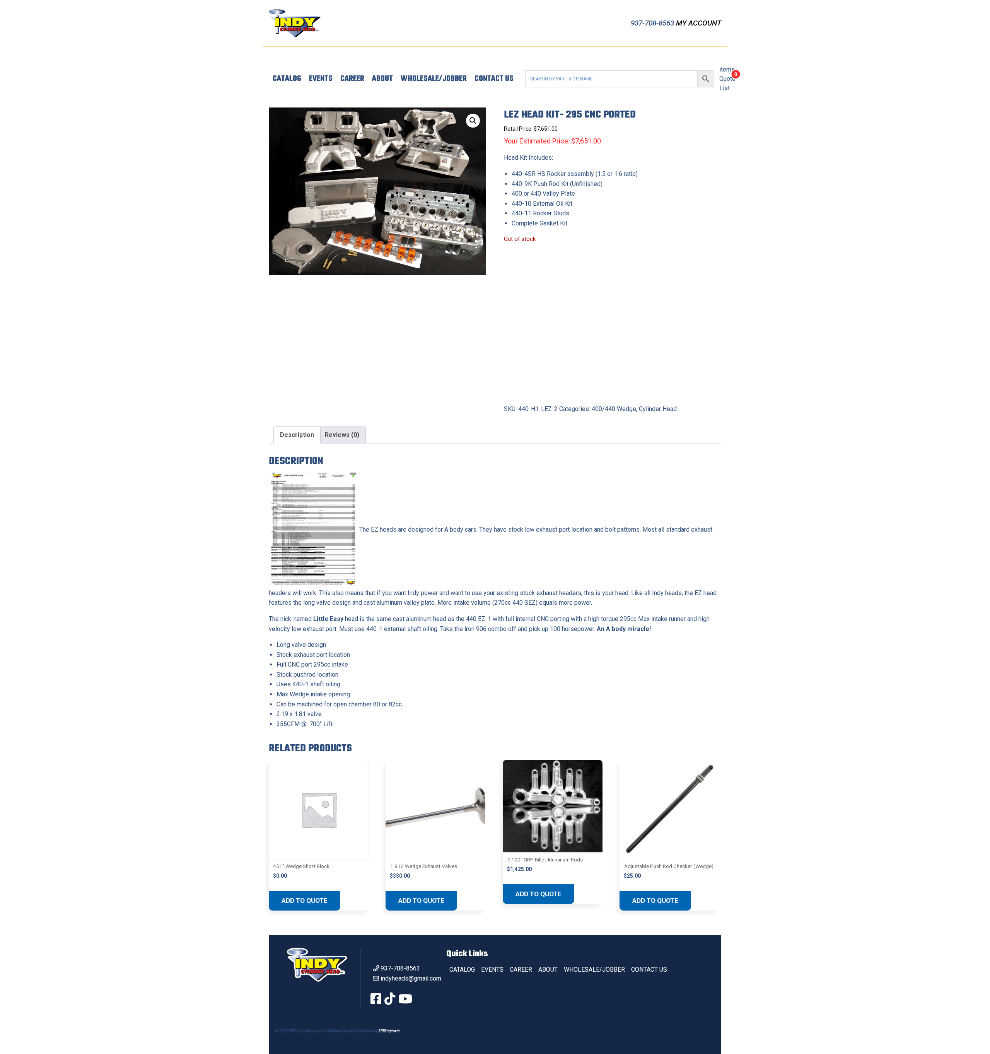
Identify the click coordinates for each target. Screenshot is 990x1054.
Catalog (287, 79)
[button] (473, 121)
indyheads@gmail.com (411, 978)
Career (352, 79)
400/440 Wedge (614, 409)
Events (321, 79)
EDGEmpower (388, 1031)
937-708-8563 (653, 23)
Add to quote (305, 900)
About (382, 79)
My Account (698, 23)
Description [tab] (297, 434)
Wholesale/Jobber (434, 79)
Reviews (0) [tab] (342, 434)
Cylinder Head (658, 409)
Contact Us (494, 79)
